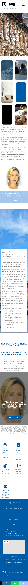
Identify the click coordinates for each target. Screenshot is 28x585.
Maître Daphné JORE (17, 431)
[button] (23, 5)
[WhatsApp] (15, 583)
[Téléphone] (23, 583)
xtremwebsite (3, 433)
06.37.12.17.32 (5, 161)
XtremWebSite (5, 575)
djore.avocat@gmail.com (17, 535)
